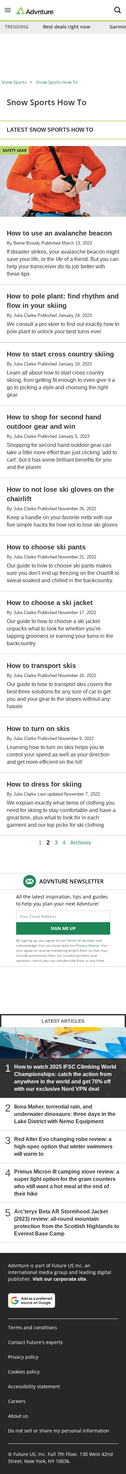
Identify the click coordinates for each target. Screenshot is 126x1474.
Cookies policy (24, 1371)
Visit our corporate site (59, 1279)
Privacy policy (23, 1357)
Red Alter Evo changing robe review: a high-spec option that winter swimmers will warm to (63, 1146)
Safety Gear (15, 150)
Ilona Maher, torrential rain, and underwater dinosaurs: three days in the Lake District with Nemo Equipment (65, 1114)
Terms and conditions (32, 1327)
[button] (8, 10)
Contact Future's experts (35, 1342)
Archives (80, 843)
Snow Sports (14, 82)
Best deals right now (66, 26)
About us (18, 1416)
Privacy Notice (87, 945)
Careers (17, 1401)
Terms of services (81, 940)
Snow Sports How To (57, 82)
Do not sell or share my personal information (58, 1430)
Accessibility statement (34, 1386)
